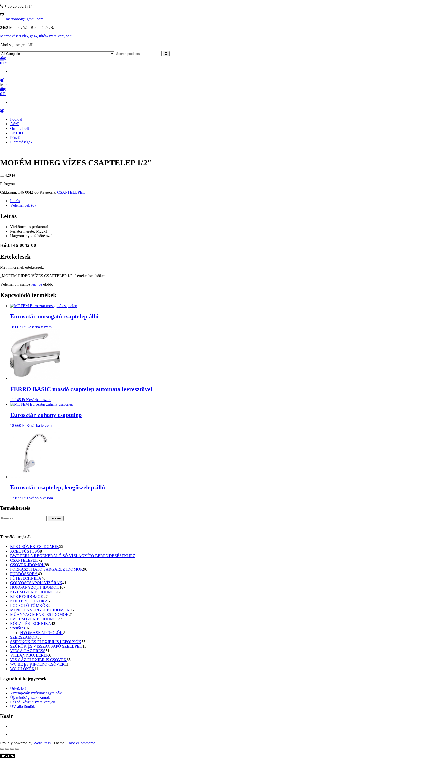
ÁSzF (14, 124)
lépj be (36, 284)
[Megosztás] (12, 749)
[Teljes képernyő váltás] (7, 749)
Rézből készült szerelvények (32, 702)
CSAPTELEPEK (71, 192)
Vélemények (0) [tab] (23, 205)
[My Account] (2, 80)
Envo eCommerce (80, 743)
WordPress (42, 743)
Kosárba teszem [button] (39, 327)
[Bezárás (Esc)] (17, 749)
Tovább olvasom (39, 498)
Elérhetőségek (21, 142)
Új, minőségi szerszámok (30, 697)
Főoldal (16, 119)
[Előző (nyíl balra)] (2, 753)
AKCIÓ (16, 133)
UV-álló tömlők (22, 706)
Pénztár (16, 137)
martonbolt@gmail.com (24, 19)
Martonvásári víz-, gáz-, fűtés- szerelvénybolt (35, 36)
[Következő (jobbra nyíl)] (7, 753)
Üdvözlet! (18, 688)
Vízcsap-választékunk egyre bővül (37, 693)
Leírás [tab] (15, 201)
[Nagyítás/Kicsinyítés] (2, 749)
